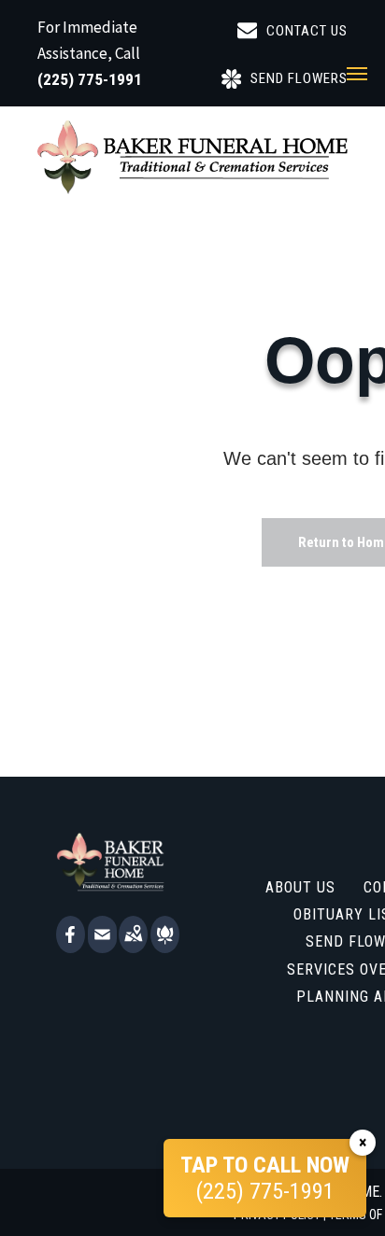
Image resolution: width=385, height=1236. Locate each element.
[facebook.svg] (70, 946)
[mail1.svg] (102, 946)
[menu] (357, 73)
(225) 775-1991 (89, 79)
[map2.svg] (133, 946)
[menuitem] (300, 886)
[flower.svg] (164, 946)
